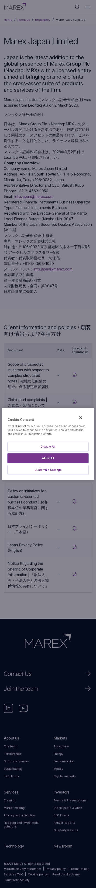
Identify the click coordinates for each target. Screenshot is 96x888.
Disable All (48, 446)
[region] (47, 444)
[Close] (80, 417)
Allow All (48, 458)
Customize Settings (48, 470)
